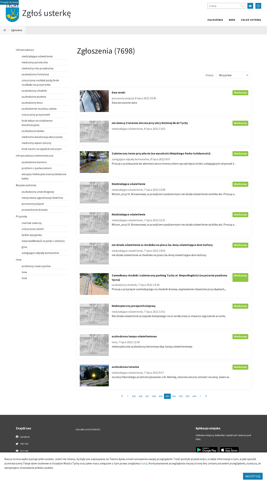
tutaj (144, 463)
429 (161, 396)
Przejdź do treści (9, 2)
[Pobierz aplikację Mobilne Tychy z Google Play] (207, 450)
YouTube (24, 451)
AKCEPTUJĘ (252, 476)
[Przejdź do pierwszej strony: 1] (122, 396)
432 (181, 396)
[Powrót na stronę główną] (4, 30)
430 (167, 396)
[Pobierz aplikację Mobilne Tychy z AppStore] (229, 450)
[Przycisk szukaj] (241, 6)
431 (174, 396)
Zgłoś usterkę (251, 19)
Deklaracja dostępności (88, 429)
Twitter (24, 444)
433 (187, 396)
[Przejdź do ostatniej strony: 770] (206, 396)
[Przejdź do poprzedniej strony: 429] (127, 396)
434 (194, 396)
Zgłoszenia (215, 19)
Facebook (25, 437)
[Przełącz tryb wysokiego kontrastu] (250, 6)
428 (154, 396)
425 (134, 396)
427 (147, 396)
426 (140, 396)
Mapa (232, 19)
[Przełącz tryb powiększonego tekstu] (258, 6)
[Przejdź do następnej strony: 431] (200, 396)
